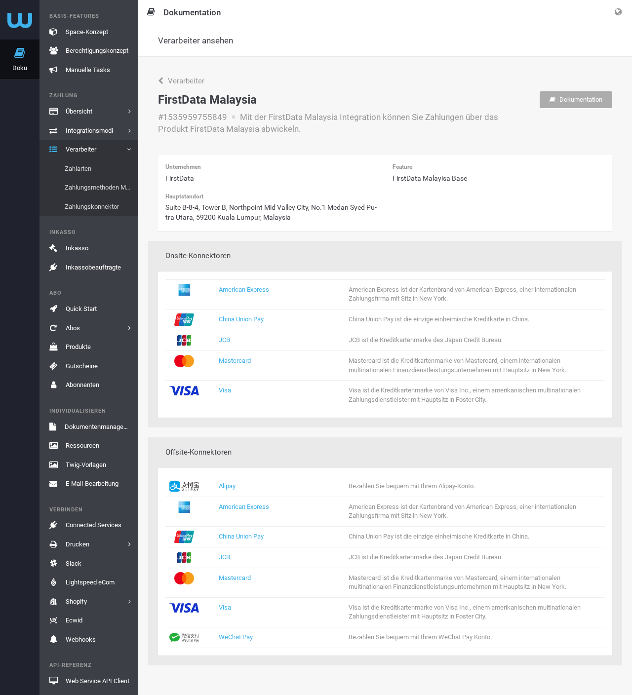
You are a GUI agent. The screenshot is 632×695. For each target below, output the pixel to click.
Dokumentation (580, 99)
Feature (402, 166)
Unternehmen (183, 166)
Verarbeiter (185, 81)
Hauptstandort (184, 196)
